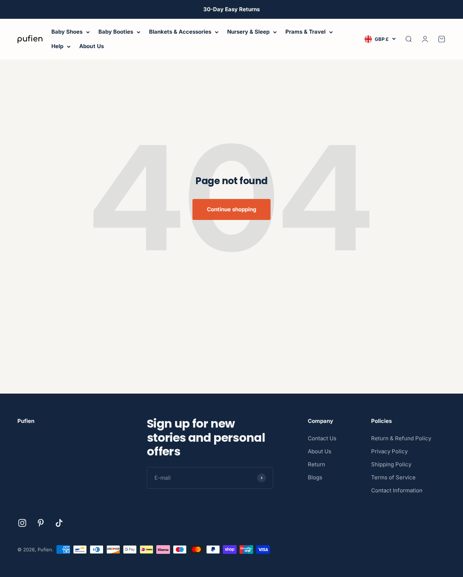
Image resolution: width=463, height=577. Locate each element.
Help (57, 46)
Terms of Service (393, 477)
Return (316, 464)
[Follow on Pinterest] (41, 523)
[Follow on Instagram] (22, 523)
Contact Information (396, 490)
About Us (91, 46)
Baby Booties (115, 31)
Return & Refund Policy (401, 438)
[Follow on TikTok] (59, 523)
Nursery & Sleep (248, 31)
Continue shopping (231, 209)
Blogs (315, 477)
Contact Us (322, 438)
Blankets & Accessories (180, 31)
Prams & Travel (305, 31)
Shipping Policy (391, 464)
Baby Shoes (66, 31)
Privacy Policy (389, 451)
